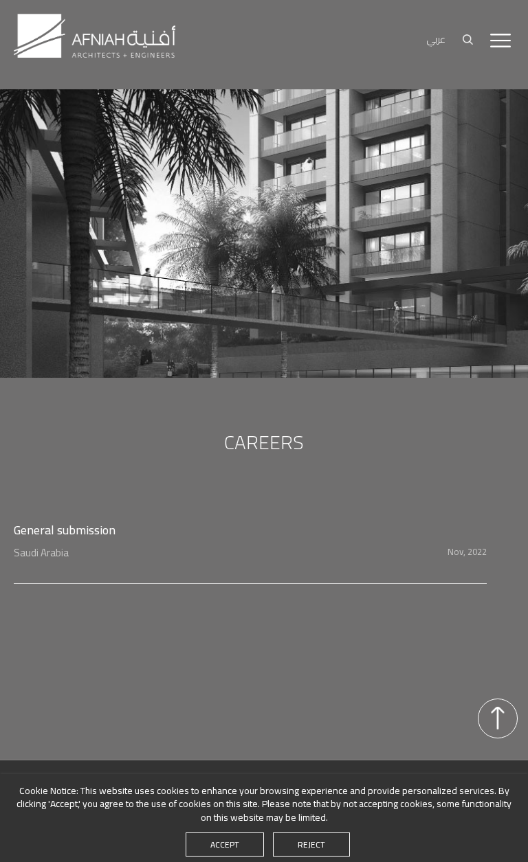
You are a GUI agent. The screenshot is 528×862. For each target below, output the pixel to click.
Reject (311, 844)
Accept (224, 844)
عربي (436, 39)
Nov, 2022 (467, 551)
